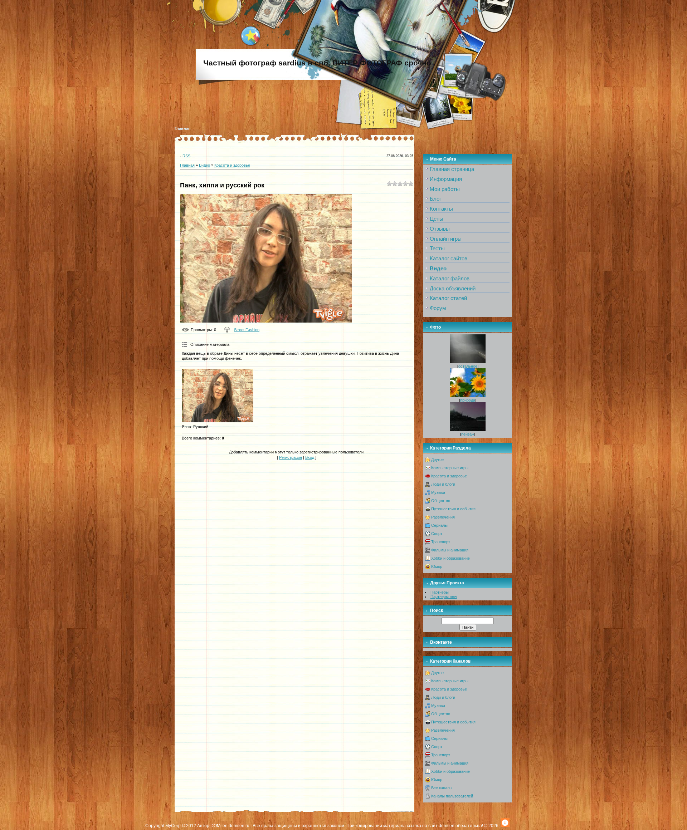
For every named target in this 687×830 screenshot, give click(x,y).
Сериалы (439, 525)
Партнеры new (443, 596)
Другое (437, 459)
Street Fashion (246, 330)
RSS (186, 156)
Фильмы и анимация (449, 550)
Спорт (436, 533)
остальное (467, 366)
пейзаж (467, 434)
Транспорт (440, 542)
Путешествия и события (453, 509)
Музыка (438, 492)
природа (467, 400)
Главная (182, 128)
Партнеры (439, 592)
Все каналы (441, 788)
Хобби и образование (450, 558)
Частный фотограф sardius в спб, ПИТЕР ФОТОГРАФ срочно (317, 63)
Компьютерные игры (449, 468)
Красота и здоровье (232, 165)
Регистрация (290, 457)
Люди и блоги (443, 484)
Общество (440, 501)
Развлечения (443, 517)
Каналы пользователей (452, 796)
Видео (204, 165)
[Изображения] (217, 395)
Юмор (436, 566)
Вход (309, 457)
